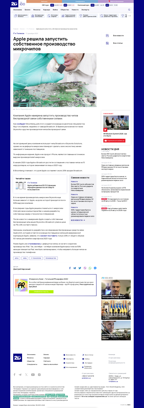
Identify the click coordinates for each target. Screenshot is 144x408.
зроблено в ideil (125, 405)
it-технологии (36, 258)
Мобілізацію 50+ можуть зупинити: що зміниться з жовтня (112, 336)
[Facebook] (70, 268)
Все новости (76, 220)
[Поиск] (129, 9)
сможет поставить (48, 236)
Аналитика (70, 363)
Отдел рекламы (114, 358)
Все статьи (118, 43)
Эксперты (85, 10)
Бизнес (27, 10)
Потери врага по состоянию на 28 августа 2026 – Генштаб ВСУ (115, 200)
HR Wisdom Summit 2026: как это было (115, 135)
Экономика (17, 10)
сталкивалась (34, 244)
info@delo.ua (113, 381)
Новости (75, 10)
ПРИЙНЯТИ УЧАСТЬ (41, 292)
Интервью (88, 363)
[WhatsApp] (90, 268)
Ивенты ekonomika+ (51, 364)
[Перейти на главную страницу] (14, 3)
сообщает (21, 124)
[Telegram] (74, 268)
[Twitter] (80, 268)
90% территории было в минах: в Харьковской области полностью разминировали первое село (82, 213)
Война (55, 10)
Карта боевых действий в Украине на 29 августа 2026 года (114, 209)
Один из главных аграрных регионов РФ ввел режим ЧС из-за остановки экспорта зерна (82, 200)
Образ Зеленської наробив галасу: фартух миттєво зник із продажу (115, 316)
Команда (112, 354)
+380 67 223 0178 (88, 376)
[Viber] (85, 268)
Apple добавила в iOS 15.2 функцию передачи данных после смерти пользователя (41, 187)
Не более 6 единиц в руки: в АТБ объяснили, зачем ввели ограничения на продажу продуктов (115, 190)
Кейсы (87, 359)
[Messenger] (95, 268)
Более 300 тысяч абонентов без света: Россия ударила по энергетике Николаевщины (82, 187)
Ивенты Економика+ (116, 1)
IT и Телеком (18, 33)
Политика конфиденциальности (117, 362)
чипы (25, 258)
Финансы (36, 10)
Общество (65, 10)
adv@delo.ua (86, 378)
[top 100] (22, 3)
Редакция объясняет (88, 367)
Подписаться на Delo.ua (115, 141)
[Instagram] (39, 375)
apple (17, 258)
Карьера (46, 10)
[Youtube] (32, 375)
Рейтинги (44, 1)
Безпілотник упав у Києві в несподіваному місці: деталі (113, 296)
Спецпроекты (80, 1)
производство (51, 258)
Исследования (71, 367)
